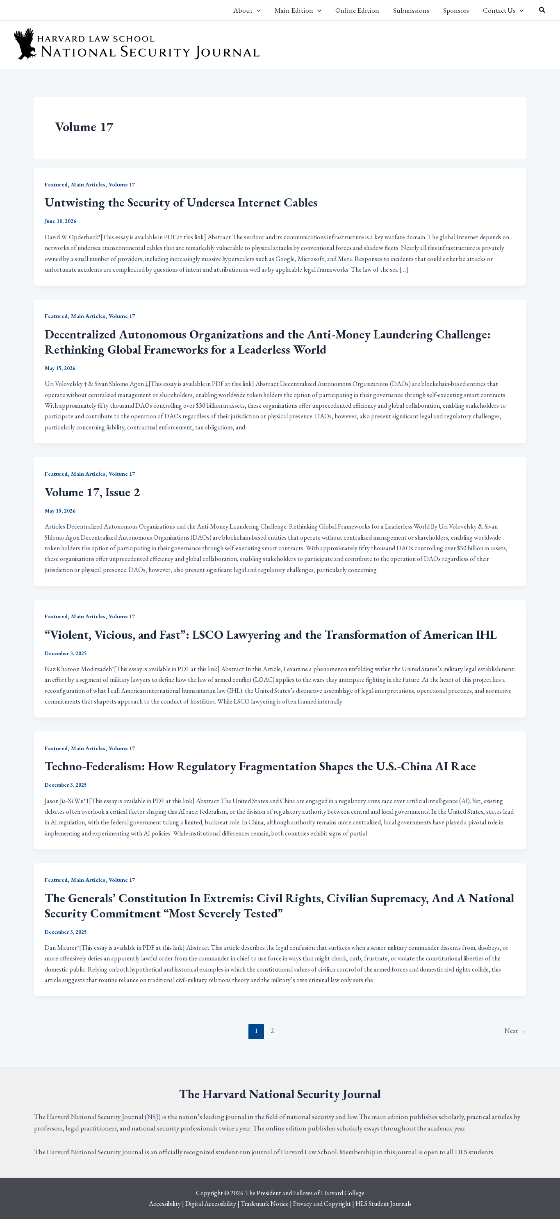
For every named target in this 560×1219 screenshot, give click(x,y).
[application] (257, 10)
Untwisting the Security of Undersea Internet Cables (181, 202)
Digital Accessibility (210, 1203)
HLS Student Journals (383, 1203)
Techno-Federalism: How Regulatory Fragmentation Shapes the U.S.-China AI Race (260, 766)
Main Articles (88, 184)
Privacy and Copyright (322, 1203)
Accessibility (165, 1203)
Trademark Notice (265, 1203)
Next (515, 1030)
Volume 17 (122, 184)
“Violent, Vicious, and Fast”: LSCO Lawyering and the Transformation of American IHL (271, 634)
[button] (542, 10)
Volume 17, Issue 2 (92, 492)
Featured (56, 184)
